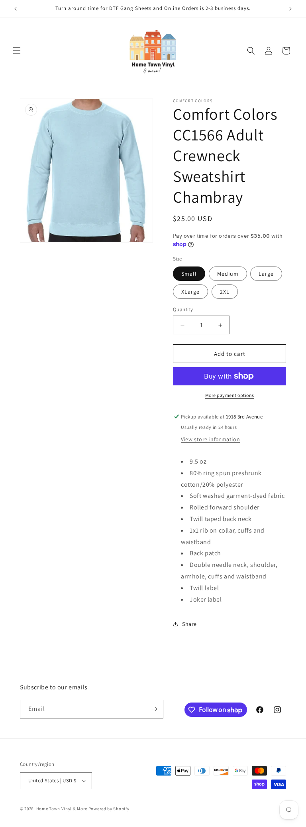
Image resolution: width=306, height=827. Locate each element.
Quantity (183, 309)
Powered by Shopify (108, 808)
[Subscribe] (154, 709)
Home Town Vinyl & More (61, 808)
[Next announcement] (290, 9)
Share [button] (189, 624)
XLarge (190, 291)
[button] (17, 50)
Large (266, 273)
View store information (210, 439)
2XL (225, 291)
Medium (228, 273)
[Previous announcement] (15, 9)
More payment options (229, 395)
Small (189, 273)
